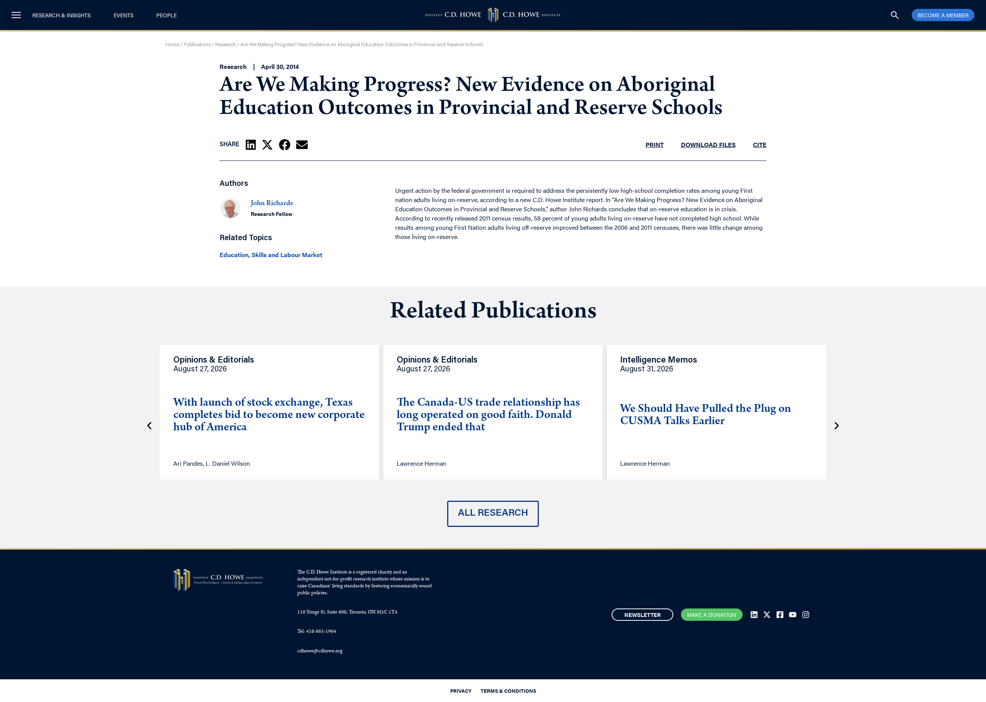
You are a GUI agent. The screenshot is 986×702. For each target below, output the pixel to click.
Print (655, 144)
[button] (251, 144)
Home (172, 44)
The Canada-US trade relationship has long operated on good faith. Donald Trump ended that (488, 415)
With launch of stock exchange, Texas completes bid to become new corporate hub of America (269, 415)
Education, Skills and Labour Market (271, 255)
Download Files (708, 144)
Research (225, 44)
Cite (759, 144)
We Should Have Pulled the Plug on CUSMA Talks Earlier (705, 415)
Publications (197, 44)
